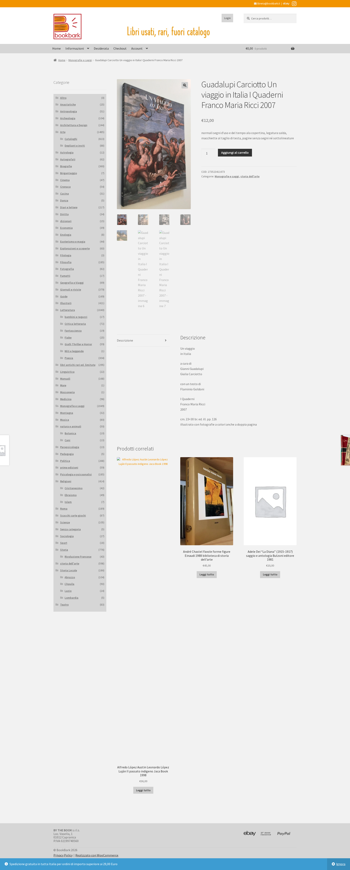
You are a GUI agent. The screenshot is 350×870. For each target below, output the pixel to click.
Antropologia (68, 111)
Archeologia (67, 118)
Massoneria (67, 392)
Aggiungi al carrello (235, 152)
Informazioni (74, 48)
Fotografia (67, 269)
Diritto (64, 214)
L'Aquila (69, 584)
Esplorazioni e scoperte (75, 248)
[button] (184, 85)
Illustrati (65, 303)
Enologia (65, 234)
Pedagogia (67, 454)
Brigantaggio (68, 173)
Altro (63, 98)
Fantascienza (73, 330)
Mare (63, 385)
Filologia (65, 255)
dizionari (65, 221)
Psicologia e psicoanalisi (76, 474)
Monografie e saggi (80, 60)
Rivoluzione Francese (78, 556)
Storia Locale (68, 570)
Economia (66, 228)
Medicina (65, 399)
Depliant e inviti (75, 145)
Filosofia (65, 262)
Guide (63, 296)
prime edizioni (69, 467)
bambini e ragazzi (76, 317)
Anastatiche (68, 104)
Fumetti (65, 276)
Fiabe (68, 337)
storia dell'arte (249, 176)
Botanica (70, 433)
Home (56, 48)
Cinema (65, 180)
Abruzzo (70, 577)
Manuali (65, 378)
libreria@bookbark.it (268, 3)
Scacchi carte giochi (73, 515)
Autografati (67, 159)
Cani (67, 440)
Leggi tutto (143, 790)
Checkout (120, 48)
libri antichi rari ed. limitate (77, 365)
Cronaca (65, 186)
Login (227, 18)
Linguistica (67, 372)
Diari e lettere (68, 207)
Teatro (64, 604)
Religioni (65, 481)
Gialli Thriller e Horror (78, 344)
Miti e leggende (74, 351)
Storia (64, 550)
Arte (62, 132)
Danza (64, 200)
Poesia (69, 358)
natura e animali (70, 426)
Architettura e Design (73, 125)
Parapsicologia (69, 447)
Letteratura (67, 310)
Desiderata (101, 48)
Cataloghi (71, 139)
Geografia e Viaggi (72, 282)
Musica (64, 420)
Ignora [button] (340, 864)
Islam (68, 502)
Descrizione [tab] (125, 340)
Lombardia (71, 598)
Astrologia (67, 152)
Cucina (64, 193)
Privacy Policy (63, 855)
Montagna (66, 413)
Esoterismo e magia (72, 241)
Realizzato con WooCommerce (96, 855)
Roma (63, 508)
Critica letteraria (75, 324)
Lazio (68, 591)
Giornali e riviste (70, 289)
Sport (63, 543)
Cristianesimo (73, 488)
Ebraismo (71, 495)
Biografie (66, 166)
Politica (65, 461)
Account (137, 48)
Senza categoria (70, 529)
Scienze (65, 522)
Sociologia (67, 536)
